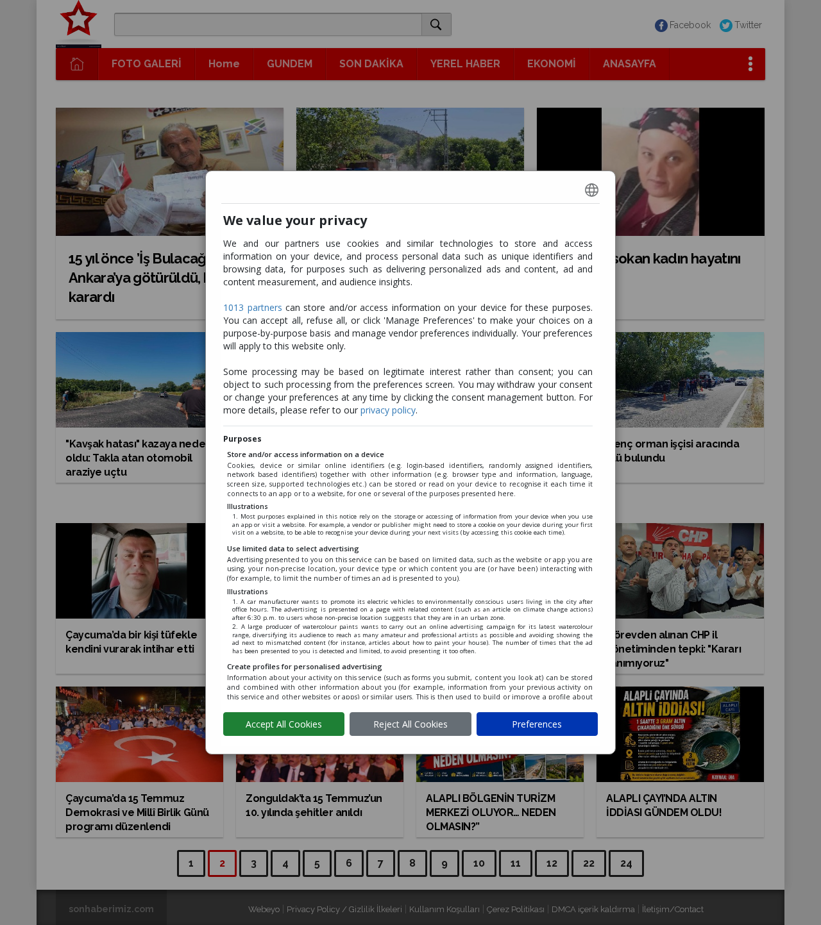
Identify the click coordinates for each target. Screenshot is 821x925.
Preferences (537, 724)
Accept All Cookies (284, 724)
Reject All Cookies (410, 724)
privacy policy (388, 410)
